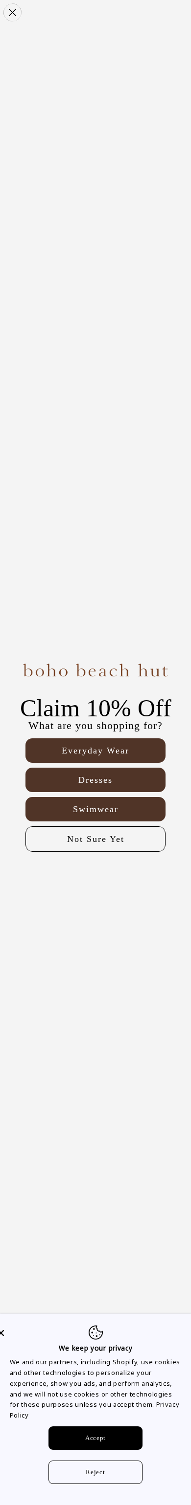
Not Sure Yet (95, 839)
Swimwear (96, 809)
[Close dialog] (12, 12)
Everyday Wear (95, 750)
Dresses (95, 780)
